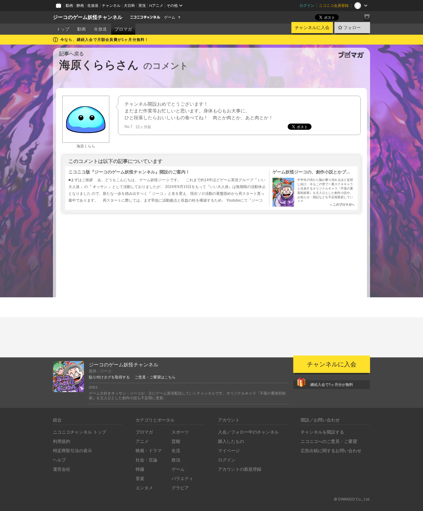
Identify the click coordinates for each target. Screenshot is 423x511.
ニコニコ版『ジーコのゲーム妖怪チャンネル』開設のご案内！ (129, 171)
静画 (80, 5)
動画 (69, 5)
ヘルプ (59, 459)
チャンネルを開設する (322, 432)
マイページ (229, 450)
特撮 (140, 469)
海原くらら (85, 146)
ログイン (306, 5)
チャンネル (111, 5)
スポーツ (180, 432)
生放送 (92, 5)
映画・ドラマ (149, 450)
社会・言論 (146, 459)
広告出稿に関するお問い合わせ (331, 450)
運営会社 (61, 469)
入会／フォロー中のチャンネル (248, 432)
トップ (62, 29)
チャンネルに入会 (312, 27)
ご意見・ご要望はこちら (155, 377)
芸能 (176, 441)
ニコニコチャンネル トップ (79, 432)
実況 (142, 5)
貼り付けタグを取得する (109, 377)
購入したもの (231, 441)
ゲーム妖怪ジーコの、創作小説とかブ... (311, 171)
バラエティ (182, 478)
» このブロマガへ (342, 204)
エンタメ (144, 487)
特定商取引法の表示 (72, 450)
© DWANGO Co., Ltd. (352, 499)
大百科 (129, 5)
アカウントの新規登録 (239, 469)
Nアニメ (156, 5)
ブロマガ (123, 29)
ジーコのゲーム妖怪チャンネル (87, 17)
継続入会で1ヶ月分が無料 (331, 384)
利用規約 (61, 441)
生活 (176, 450)
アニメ (142, 441)
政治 (176, 459)
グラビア (180, 487)
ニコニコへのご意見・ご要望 (329, 441)
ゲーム (169, 17)
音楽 (140, 478)
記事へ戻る (71, 53)
